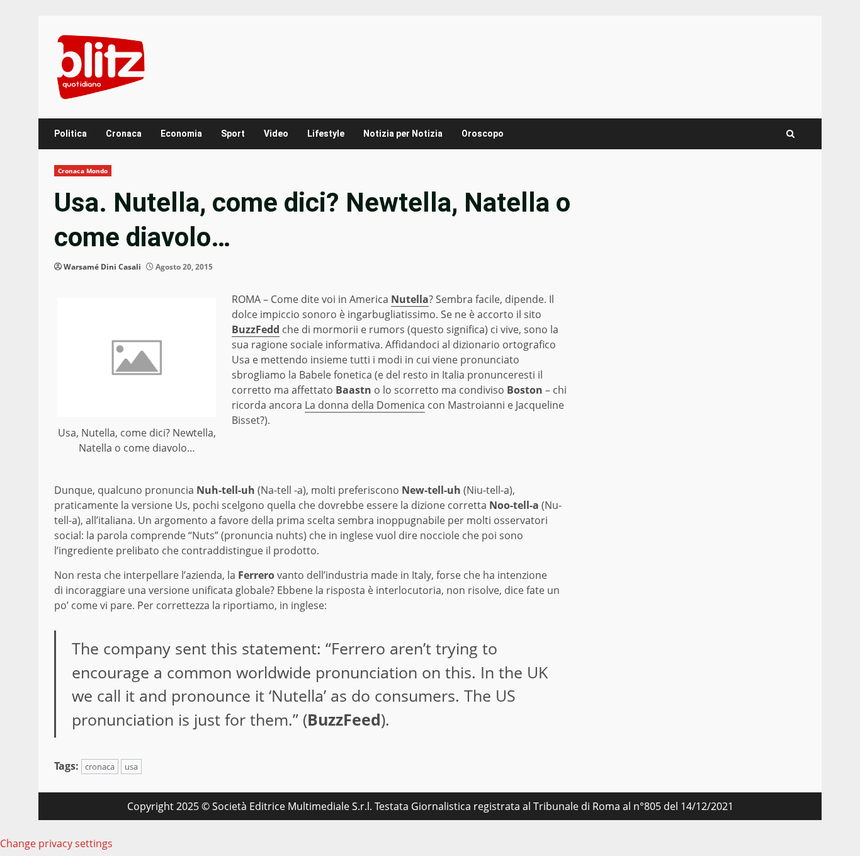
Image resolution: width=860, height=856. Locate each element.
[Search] (790, 134)
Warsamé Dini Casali (102, 266)
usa (131, 766)
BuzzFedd (256, 329)
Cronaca (124, 133)
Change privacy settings (56, 843)
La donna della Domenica (365, 405)
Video (276, 133)
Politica (70, 133)
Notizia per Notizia (403, 133)
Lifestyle (325, 133)
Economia (181, 133)
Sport (233, 133)
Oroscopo (482, 133)
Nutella (410, 299)
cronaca (100, 766)
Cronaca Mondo (83, 170)
